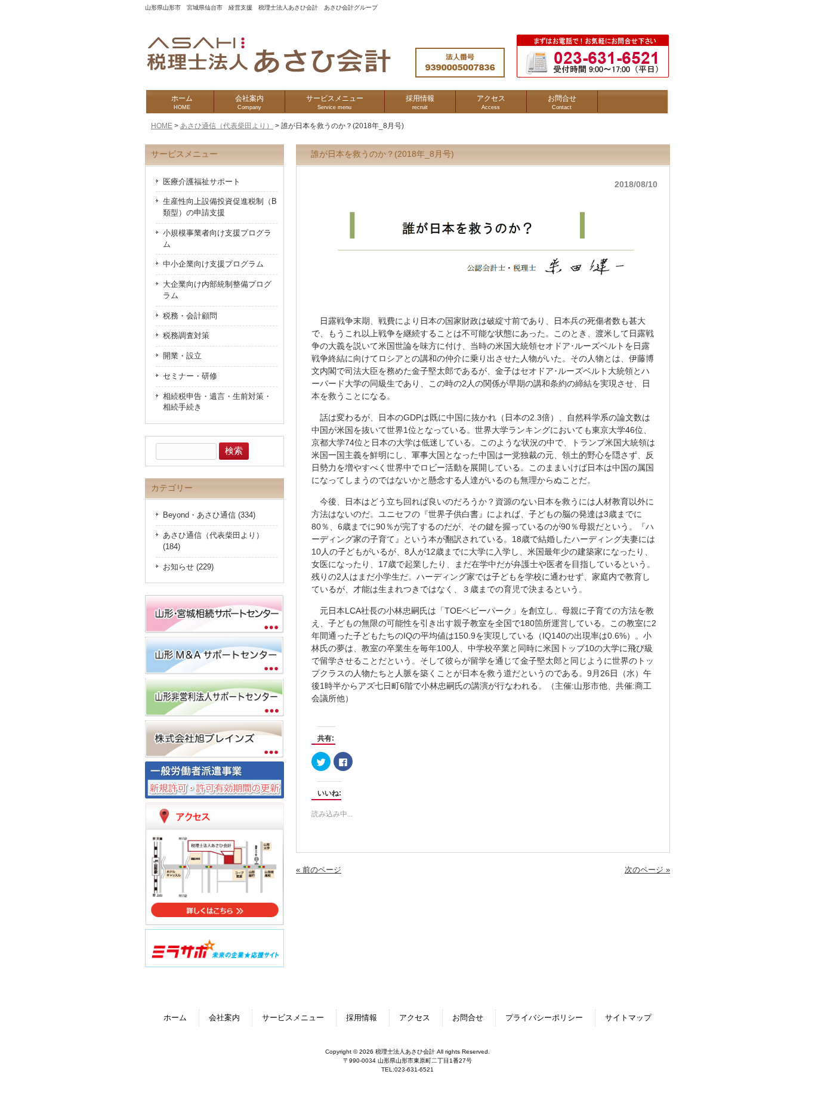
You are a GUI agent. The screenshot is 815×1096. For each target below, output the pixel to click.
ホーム (175, 1018)
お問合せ (467, 1018)
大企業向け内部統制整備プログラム (217, 290)
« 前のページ (318, 870)
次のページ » (647, 870)
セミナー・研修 (190, 376)
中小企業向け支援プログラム (213, 264)
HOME (161, 126)
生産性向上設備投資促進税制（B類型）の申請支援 (220, 207)
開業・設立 (182, 356)
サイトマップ (628, 1018)
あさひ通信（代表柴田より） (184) (213, 541)
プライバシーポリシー (544, 1018)
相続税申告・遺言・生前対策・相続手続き (217, 402)
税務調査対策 (186, 336)
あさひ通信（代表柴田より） (226, 126)
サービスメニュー (293, 1018)
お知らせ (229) (188, 567)
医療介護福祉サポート (201, 182)
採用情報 (361, 1018)
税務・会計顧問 (190, 316)
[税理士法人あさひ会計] (280, 73)
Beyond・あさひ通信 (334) (209, 515)
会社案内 (224, 1018)
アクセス (414, 1018)
